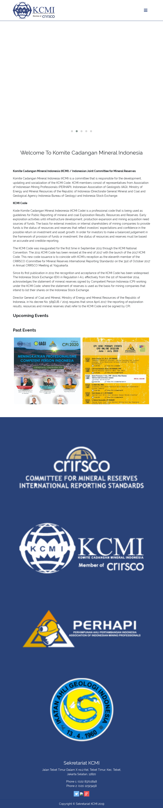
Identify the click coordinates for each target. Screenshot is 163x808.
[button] (72, 131)
